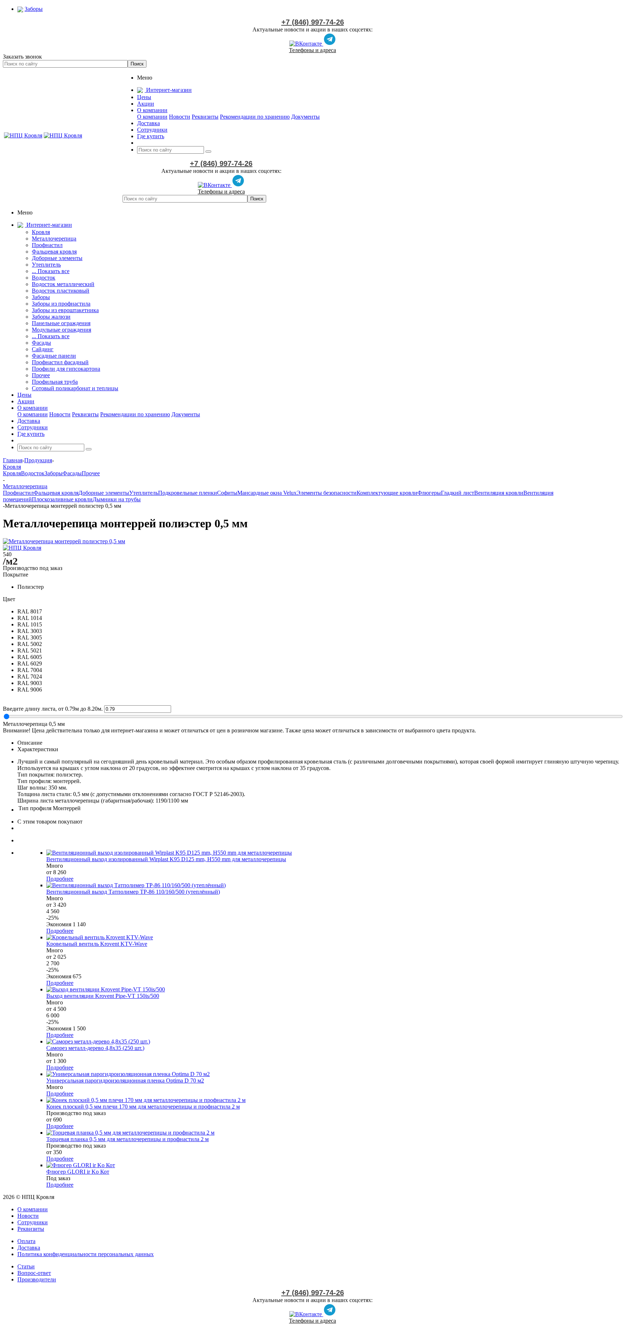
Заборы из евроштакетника (65, 310)
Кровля (41, 232)
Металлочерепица (54, 238)
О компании (152, 117)
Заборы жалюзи (51, 317)
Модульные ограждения (61, 330)
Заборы (41, 297)
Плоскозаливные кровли (62, 499)
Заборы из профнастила (61, 304)
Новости (179, 117)
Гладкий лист (457, 493)
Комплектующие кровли (387, 493)
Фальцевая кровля (54, 251)
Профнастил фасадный (60, 362)
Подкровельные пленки (187, 493)
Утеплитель (46, 264)
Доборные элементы (57, 258)
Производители (36, 1279)
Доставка (28, 1248)
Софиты (227, 493)
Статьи (26, 1266)
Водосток (43, 278)
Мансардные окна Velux (267, 493)
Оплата (26, 1241)
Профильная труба (55, 382)
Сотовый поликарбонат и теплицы (75, 388)
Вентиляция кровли (498, 493)
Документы (305, 117)
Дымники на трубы (117, 499)
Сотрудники (32, 1222)
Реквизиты (205, 117)
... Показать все (50, 271)
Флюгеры (429, 493)
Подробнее (59, 879)
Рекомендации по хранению (255, 117)
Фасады (41, 343)
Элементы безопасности (327, 493)
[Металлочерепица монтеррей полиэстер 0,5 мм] (64, 541)
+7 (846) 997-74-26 (312, 22)
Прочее (41, 375)
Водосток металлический (63, 284)
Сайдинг (43, 349)
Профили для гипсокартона (66, 369)
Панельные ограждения (61, 323)
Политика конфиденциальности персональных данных (85, 1254)
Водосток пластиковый (60, 291)
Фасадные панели (54, 356)
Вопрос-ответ (34, 1273)
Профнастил (47, 245)
